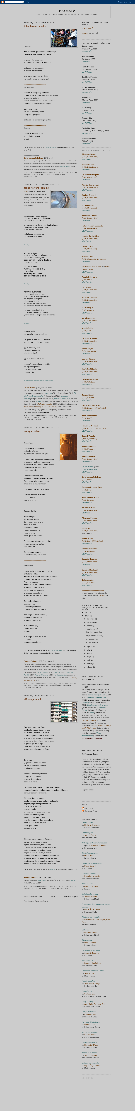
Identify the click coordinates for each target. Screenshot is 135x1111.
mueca (62, 174)
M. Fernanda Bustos (90, 754)
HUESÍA (67, 11)
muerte (65, 417)
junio (89, 653)
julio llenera (53, 174)
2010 (87, 616)
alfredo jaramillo (33, 699)
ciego (36, 417)
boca (36, 174)
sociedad (55, 888)
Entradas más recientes (33, 897)
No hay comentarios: (68, 172)
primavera (28, 419)
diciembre (91, 619)
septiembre (91, 629)
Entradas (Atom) (41, 901)
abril (89, 660)
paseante (67, 686)
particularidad (30, 176)
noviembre (91, 622)
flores (58, 417)
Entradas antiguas (71, 897)
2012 (87, 612)
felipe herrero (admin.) (36, 188)
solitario (36, 687)
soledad (37, 419)
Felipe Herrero (88, 679)
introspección (55, 686)
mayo (89, 657)
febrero (90, 667)
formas (42, 174)
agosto (90, 647)
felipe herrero (46, 417)
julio (88, 650)
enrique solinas (32, 431)
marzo (89, 664)
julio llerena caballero (36, 26)
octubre (90, 626)
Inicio (53, 897)
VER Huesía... (87, 533)
